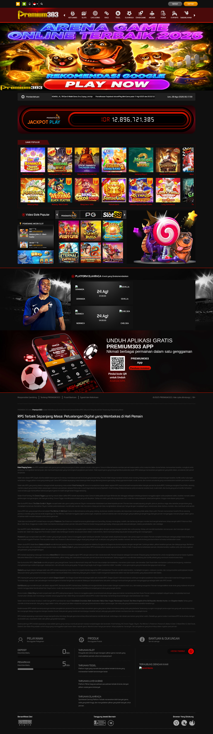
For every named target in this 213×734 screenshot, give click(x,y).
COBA (70, 227)
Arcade (152, 18)
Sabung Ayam (185, 18)
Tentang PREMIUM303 (50, 397)
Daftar (191, 4)
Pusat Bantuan (70, 397)
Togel (118, 18)
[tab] (69, 214)
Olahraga (129, 18)
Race (107, 18)
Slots (84, 18)
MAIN (34, 159)
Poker (163, 18)
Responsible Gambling (27, 397)
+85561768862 (177, 651)
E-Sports (174, 18)
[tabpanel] (106, 57)
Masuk (175, 4)
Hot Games (72, 18)
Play (54, 122)
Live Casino (95, 18)
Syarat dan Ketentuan (89, 397)
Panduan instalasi (139, 368)
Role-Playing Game (24, 467)
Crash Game (141, 18)
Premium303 (37, 410)
